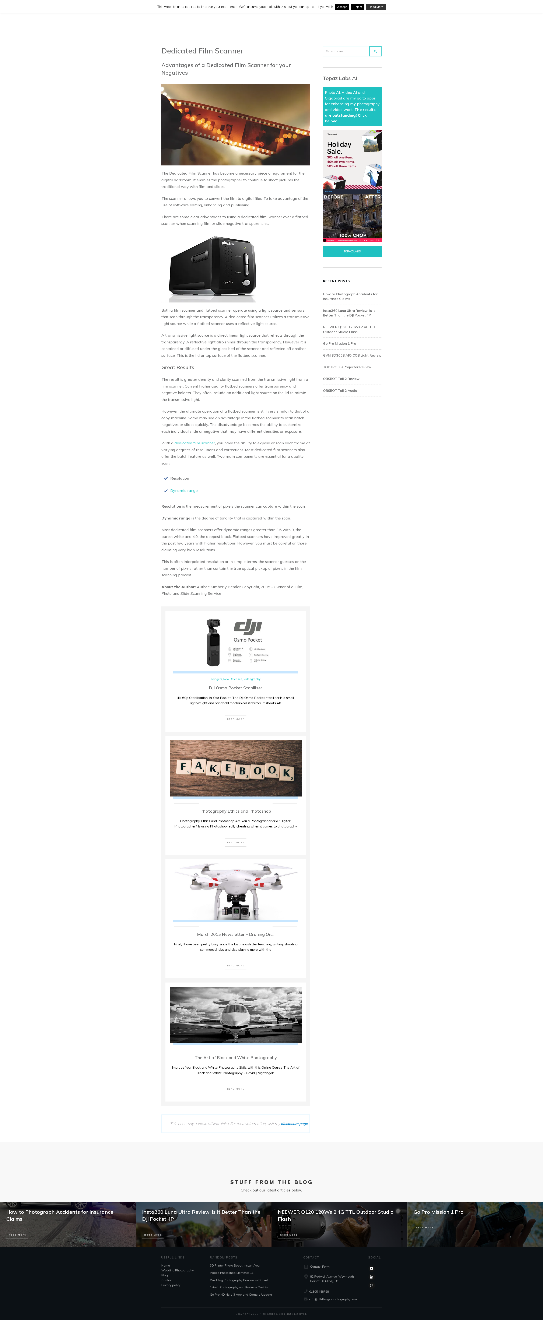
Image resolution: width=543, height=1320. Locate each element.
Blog (164, 1275)
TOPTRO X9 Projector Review (347, 367)
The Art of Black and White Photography (236, 1057)
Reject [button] (358, 6)
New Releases (232, 679)
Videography (252, 679)
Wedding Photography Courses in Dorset (239, 1280)
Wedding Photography (177, 1270)
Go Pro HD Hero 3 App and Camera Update (241, 1294)
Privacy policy (170, 1285)
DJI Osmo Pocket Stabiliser (235, 687)
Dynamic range (184, 490)
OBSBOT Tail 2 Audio (340, 390)
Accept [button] (342, 6)
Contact (167, 1280)
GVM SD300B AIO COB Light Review (352, 355)
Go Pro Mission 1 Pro (339, 343)
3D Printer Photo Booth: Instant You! (235, 1265)
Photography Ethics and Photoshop (235, 811)
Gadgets (216, 679)
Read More (376, 6)
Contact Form (320, 1266)
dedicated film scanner (195, 443)
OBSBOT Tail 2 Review (341, 379)
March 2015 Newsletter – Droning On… (235, 934)
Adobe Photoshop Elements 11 (231, 1273)
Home (165, 1265)
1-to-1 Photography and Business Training (240, 1287)
